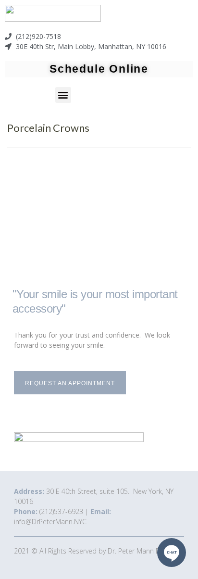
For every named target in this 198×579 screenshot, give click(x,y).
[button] (63, 95)
